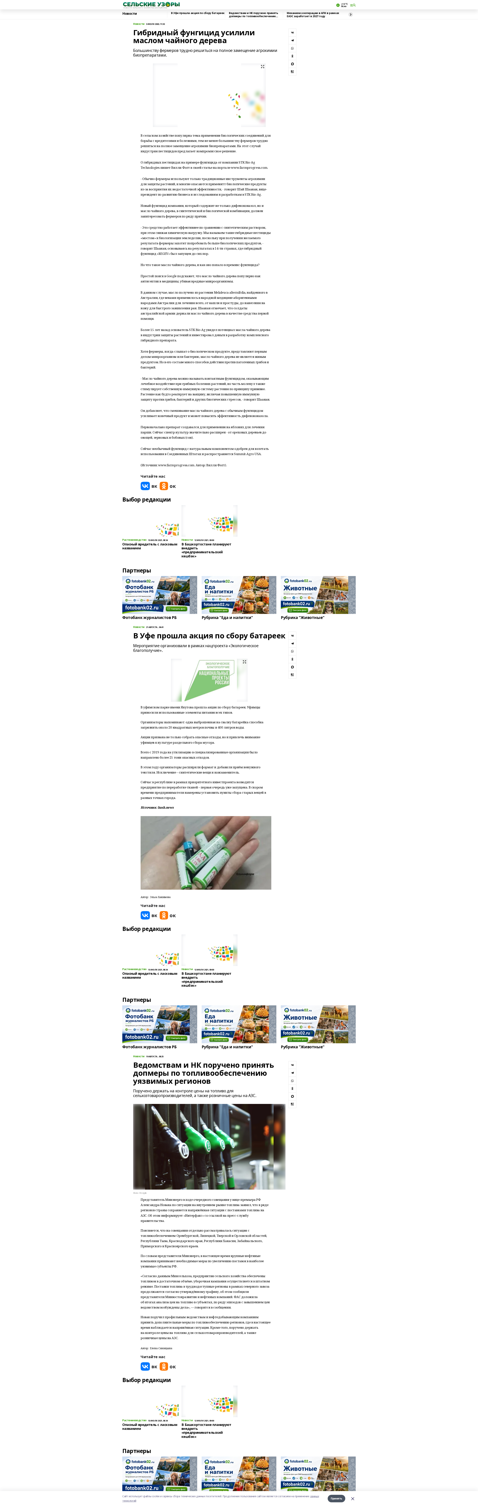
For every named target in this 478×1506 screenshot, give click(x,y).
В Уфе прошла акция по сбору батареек (198, 13)
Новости (129, 14)
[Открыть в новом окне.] (149, 486)
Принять (336, 1498)
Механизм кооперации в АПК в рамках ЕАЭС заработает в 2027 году (313, 15)
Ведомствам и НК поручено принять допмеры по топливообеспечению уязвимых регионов (253, 15)
